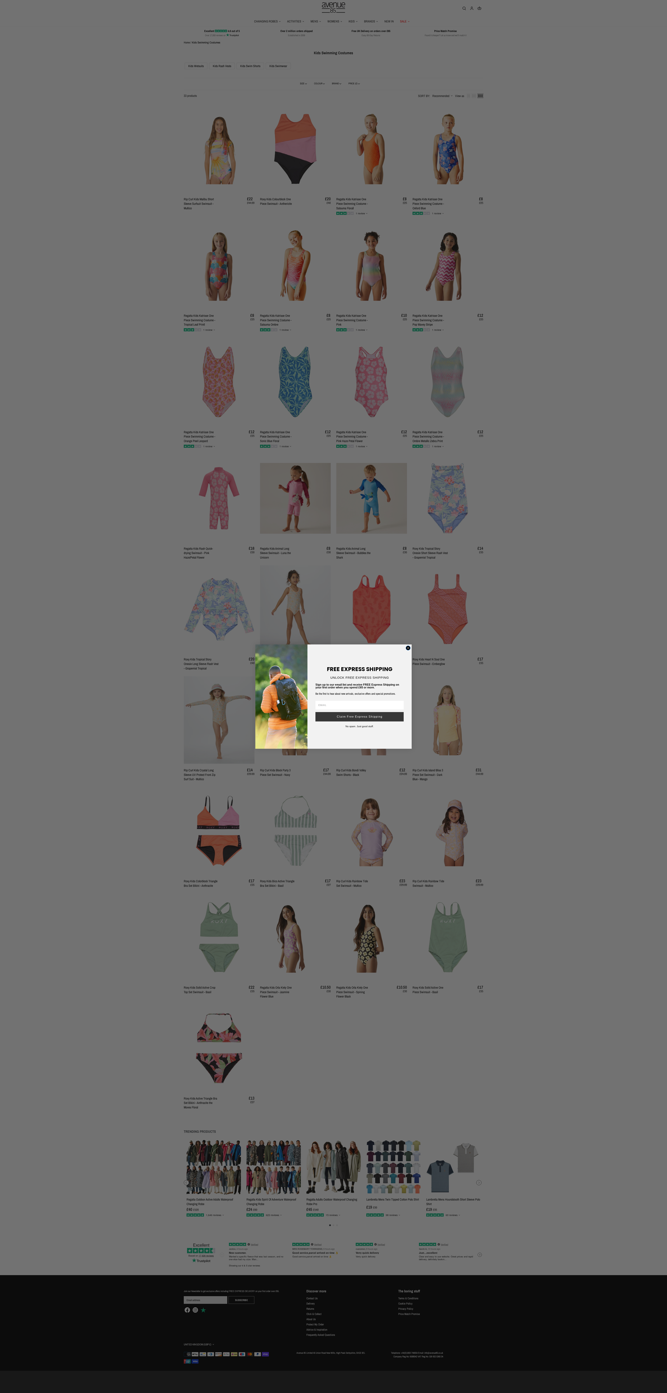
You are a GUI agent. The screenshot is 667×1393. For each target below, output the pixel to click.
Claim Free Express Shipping (359, 716)
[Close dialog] (408, 648)
